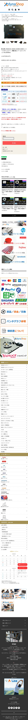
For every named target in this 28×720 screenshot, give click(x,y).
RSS (16, 719)
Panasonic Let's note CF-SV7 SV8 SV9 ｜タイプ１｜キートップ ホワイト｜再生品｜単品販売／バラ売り (20, 208)
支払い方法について (9, 716)
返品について (5, 149)
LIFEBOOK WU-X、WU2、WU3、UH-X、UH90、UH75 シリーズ (11, 19)
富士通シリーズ (7, 15)
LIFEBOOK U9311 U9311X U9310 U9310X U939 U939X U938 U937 (12, 16)
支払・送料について (22, 570)
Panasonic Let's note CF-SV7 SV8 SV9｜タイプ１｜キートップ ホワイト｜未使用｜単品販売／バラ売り (8, 191)
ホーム (3, 14)
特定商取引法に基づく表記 (8, 151)
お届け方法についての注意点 (9, 127)
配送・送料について (16, 716)
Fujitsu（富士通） (13, 14)
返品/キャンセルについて (22, 573)
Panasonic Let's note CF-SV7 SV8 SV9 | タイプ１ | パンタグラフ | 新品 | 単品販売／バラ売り (20, 190)
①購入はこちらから (22, 564)
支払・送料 (5, 147)
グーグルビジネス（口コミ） (14, 703)
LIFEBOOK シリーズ (14, 15)
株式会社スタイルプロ (14, 698)
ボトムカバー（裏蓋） (5, 17)
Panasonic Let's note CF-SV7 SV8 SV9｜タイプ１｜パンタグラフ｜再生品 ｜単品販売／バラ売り (8, 207)
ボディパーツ (7, 14)
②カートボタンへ (22, 567)
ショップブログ (12, 719)
